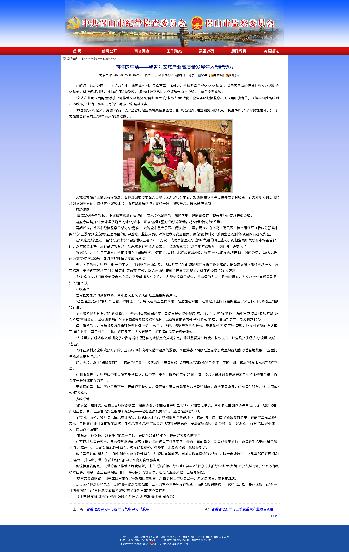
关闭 (274, 515)
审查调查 (141, 51)
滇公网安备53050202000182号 (171, 544)
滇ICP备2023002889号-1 (134, 544)
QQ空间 (205, 75)
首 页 (77, 51)
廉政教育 (238, 51)
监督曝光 (271, 51)
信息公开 (109, 51)
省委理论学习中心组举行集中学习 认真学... (119, 509)
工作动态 (174, 51)
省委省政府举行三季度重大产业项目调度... (243, 509)
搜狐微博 (234, 75)
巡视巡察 (206, 51)
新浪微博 (219, 75)
